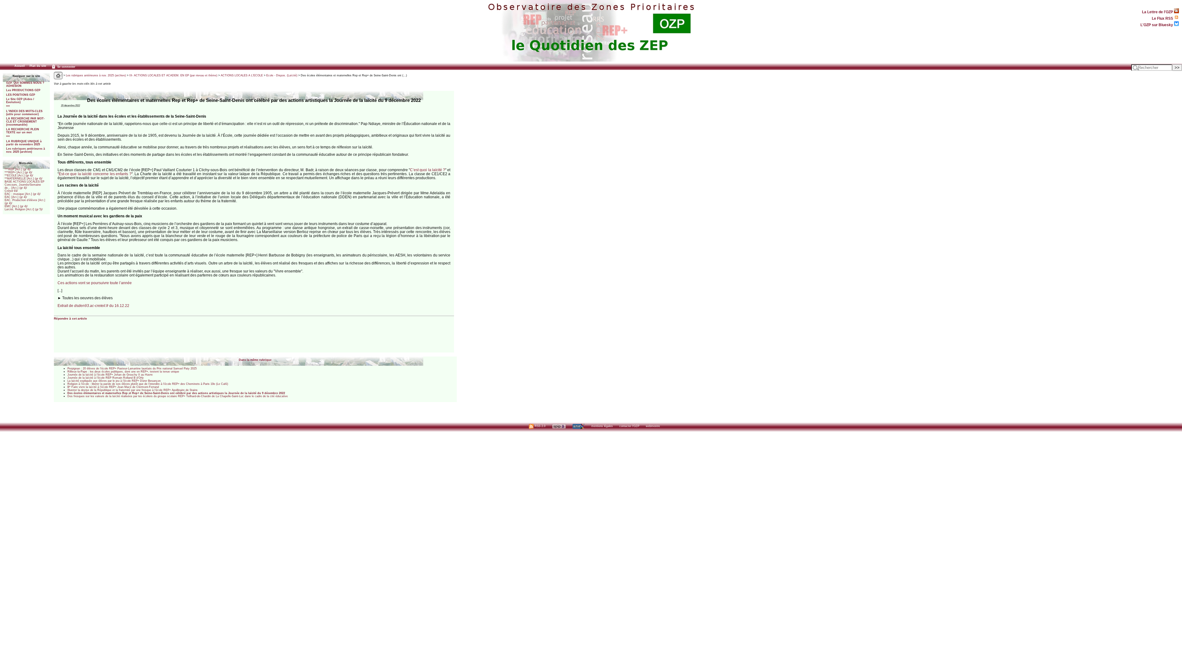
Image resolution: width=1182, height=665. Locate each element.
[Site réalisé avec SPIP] (559, 426)
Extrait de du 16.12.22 (93, 306)
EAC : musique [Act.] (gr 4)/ (23, 193)
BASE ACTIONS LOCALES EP (24, 181)
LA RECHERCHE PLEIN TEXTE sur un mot (22, 131)
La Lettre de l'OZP (1158, 12)
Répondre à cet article (70, 318)
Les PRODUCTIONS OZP (23, 90)
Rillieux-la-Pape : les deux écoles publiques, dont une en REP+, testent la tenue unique (123, 371)
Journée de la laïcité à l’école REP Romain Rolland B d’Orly (105, 377)
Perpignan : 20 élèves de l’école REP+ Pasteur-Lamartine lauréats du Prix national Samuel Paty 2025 (132, 368)
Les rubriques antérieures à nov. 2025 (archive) (25, 150)
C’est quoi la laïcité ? (427, 170)
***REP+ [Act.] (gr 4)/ (18, 172)
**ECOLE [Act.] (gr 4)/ (19, 175)
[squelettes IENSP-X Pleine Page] (579, 426)
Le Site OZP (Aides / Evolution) (20, 101)
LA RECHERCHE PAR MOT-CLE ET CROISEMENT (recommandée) (25, 121)
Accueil (19, 65)
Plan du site (38, 65)
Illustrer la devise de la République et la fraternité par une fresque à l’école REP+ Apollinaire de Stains (132, 390)
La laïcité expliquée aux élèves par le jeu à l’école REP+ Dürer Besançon (114, 380)
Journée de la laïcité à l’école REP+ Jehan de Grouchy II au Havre (110, 374)
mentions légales (602, 426)
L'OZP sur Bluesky (1157, 25)
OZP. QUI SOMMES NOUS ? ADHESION (25, 84)
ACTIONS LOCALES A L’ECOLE (242, 75)
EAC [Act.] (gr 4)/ (16, 197)
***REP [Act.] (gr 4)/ (18, 169)
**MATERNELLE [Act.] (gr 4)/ (23, 178)
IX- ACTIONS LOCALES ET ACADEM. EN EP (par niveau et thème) (173, 75)
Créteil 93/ (11, 190)
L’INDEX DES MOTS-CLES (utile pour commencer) (24, 113)
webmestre (653, 426)
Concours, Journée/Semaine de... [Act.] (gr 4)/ (23, 186)
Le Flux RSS (1163, 18)
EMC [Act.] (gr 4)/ (16, 206)
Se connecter (65, 66)
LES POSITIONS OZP (20, 94)
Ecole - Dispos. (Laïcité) (281, 75)
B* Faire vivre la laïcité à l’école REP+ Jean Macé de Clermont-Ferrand (113, 387)
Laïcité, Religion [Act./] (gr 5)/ (24, 209)
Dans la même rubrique (255, 359)
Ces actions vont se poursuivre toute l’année (95, 283)
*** (8, 106)
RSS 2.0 (539, 426)
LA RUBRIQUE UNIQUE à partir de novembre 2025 (24, 143)
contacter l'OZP (629, 426)
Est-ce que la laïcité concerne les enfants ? (95, 174)
